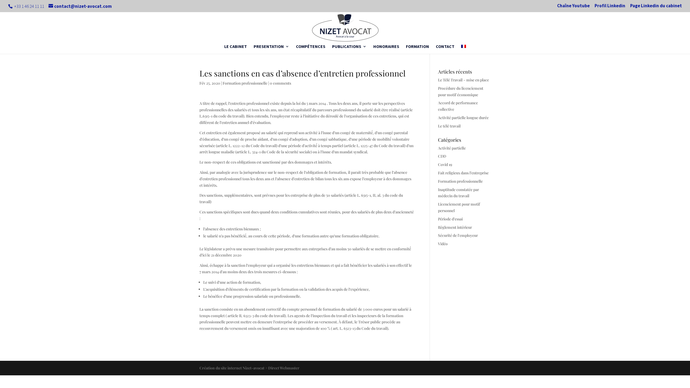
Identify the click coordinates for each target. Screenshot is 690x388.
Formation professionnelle (245, 83)
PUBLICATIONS (346, 46)
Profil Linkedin (610, 6)
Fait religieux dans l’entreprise (463, 172)
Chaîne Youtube (573, 6)
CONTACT (445, 46)
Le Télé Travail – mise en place (463, 79)
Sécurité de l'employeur (458, 235)
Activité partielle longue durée (463, 117)
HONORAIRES (386, 46)
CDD (442, 156)
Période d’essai (450, 218)
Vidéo (443, 243)
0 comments (280, 83)
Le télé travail (449, 126)
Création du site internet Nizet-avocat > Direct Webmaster (249, 367)
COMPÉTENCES (310, 46)
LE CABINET (235, 46)
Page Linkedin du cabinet (656, 6)
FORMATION (417, 46)
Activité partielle (452, 148)
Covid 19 (445, 164)
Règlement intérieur (455, 227)
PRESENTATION (269, 46)
